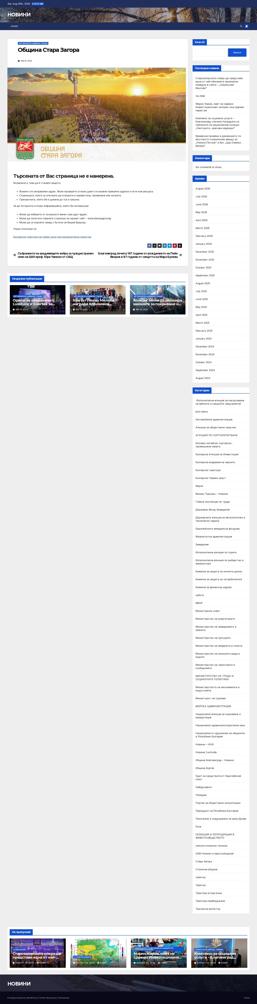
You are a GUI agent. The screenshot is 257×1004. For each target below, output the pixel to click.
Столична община (206, 869)
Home (14, 26)
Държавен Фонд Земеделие (213, 509)
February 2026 (204, 235)
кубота (200, 595)
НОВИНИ (18, 14)
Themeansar (63, 998)
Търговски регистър (208, 908)
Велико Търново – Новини (212, 493)
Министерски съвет (208, 610)
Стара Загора (204, 861)
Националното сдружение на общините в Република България (220, 735)
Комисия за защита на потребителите (219, 579)
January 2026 (204, 243)
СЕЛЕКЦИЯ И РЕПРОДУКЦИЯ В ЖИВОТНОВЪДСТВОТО (215, 836)
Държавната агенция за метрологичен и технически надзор (220, 519)
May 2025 (201, 307)
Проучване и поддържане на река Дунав (221, 818)
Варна (199, 485)
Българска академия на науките (215, 462)
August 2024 (203, 378)
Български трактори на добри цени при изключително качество (52, 236)
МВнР (199, 603)
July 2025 (201, 291)
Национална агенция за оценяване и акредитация (218, 716)
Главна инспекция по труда (213, 501)
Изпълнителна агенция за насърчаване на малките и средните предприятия (220, 402)
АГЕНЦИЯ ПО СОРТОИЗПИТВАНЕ (217, 435)
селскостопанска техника (211, 845)
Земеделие (202, 544)
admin (42, 963)
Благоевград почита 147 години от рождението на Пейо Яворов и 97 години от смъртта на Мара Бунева (138, 255)
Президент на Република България (217, 810)
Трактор (201, 885)
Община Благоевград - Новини (209, 950)
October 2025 (203, 267)
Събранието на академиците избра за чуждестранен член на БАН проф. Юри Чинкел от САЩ (56, 255)
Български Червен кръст (211, 478)
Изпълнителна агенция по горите (216, 552)
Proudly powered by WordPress (22, 998)
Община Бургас (205, 768)
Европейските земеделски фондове (218, 528)
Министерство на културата (213, 637)
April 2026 (202, 220)
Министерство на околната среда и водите (218, 655)
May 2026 (201, 212)
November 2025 (205, 259)
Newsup (50, 998)
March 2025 (203, 322)
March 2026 (203, 228)
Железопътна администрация (214, 536)
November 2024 (205, 354)
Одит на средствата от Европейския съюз (218, 777)
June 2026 (202, 204)
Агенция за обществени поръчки (216, 427)
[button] (241, 26)
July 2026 (201, 196)
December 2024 (205, 346)
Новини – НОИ (205, 744)
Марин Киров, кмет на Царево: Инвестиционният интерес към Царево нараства (220, 107)
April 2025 (201, 314)
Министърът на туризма (211, 698)
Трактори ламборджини (210, 900)
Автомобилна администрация (33, 43)
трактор (201, 877)
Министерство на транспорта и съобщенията (215, 666)
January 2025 (204, 338)
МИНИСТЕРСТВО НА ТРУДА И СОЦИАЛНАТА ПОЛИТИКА (215, 677)
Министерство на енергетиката (215, 618)
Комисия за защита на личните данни (219, 571)
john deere (202, 411)
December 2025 (205, 251)
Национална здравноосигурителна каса (220, 725)
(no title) (200, 95)
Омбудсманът (204, 787)
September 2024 (205, 370)
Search (200, 42)
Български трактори (208, 470)
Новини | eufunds (206, 752)
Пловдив (201, 795)
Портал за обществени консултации (218, 802)
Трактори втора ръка (209, 893)
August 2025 (203, 283)
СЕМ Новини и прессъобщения (215, 853)
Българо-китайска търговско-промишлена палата (214, 445)
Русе (198, 826)
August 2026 (203, 188)
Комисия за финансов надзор (214, 587)
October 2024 (204, 362)
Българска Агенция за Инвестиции (217, 454)
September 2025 (205, 275)
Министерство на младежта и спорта (219, 645)
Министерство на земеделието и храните (216, 628)
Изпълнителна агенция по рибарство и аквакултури (220, 562)
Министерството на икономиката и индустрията (218, 689)
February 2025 (204, 330)
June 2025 (202, 299)
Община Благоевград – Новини (215, 760)
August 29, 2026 (25, 963)
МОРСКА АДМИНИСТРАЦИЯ (213, 706)
